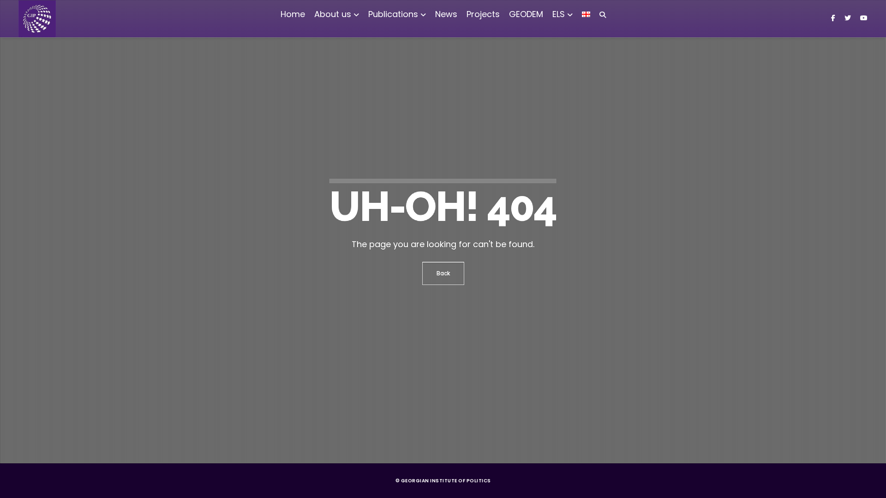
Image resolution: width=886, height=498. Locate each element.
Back (443, 273)
